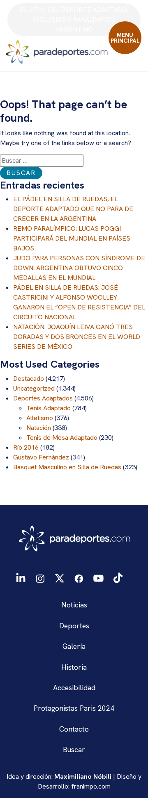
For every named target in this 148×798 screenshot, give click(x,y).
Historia (74, 667)
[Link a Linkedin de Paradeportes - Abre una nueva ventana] (21, 577)
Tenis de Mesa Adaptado (61, 437)
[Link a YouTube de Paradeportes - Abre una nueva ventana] (98, 577)
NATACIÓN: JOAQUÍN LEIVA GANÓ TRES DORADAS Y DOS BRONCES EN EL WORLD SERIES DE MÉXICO (76, 337)
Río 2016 (26, 447)
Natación (38, 427)
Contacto (74, 729)
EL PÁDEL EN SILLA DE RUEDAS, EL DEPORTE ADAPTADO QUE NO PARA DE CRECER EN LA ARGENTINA (73, 209)
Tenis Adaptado (48, 408)
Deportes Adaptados (43, 398)
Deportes (74, 625)
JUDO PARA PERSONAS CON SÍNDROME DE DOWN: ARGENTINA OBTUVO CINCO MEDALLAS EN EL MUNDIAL (79, 268)
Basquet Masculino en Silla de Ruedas (67, 467)
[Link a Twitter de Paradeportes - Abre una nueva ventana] (59, 577)
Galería (74, 646)
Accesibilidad (74, 687)
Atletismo (39, 418)
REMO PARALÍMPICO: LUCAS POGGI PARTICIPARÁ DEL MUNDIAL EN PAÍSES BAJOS (71, 238)
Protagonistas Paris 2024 (74, 708)
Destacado (28, 378)
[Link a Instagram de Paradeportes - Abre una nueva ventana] (40, 577)
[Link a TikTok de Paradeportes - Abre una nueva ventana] (118, 577)
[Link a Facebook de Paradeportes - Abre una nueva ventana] (78, 577)
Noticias (74, 604)
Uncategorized (34, 388)
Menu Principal (125, 37)
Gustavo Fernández (41, 457)
